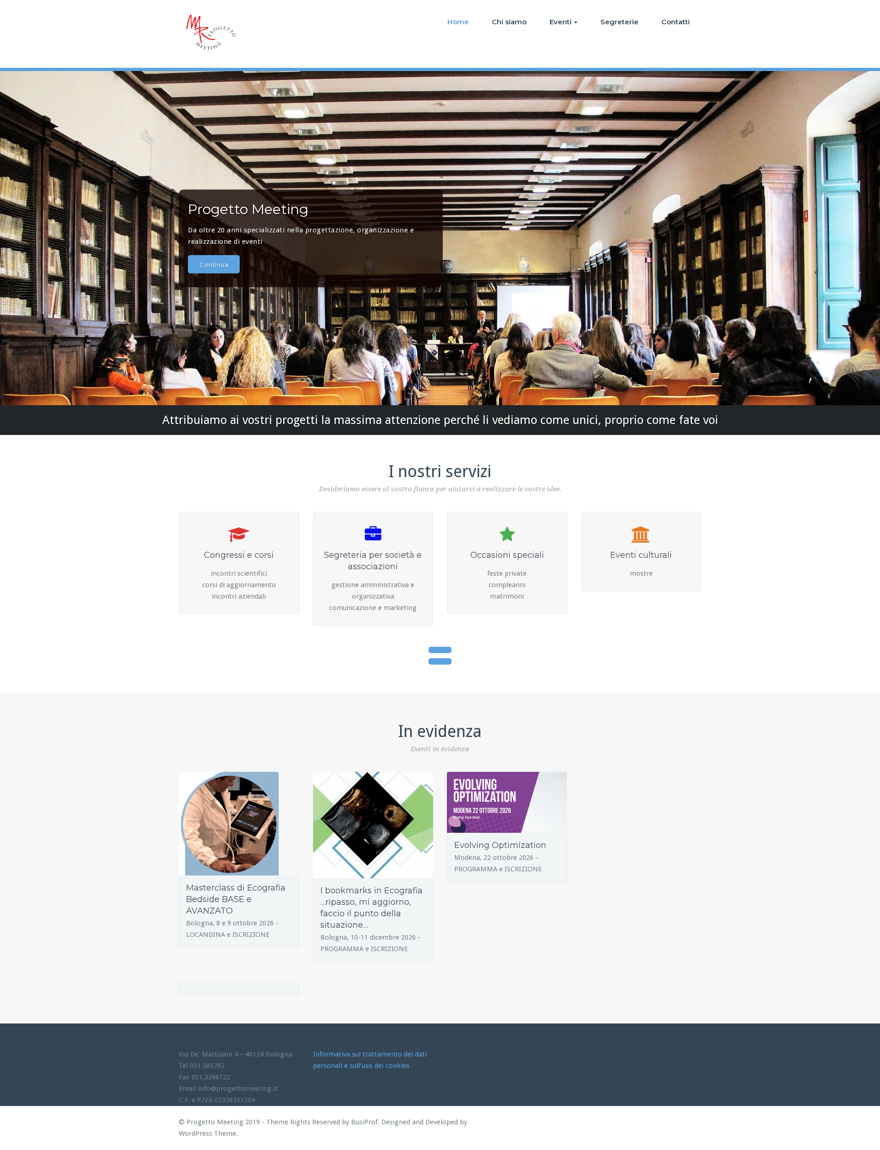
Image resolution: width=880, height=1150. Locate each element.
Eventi (561, 21)
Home (458, 21)
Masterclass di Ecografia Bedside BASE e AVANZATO (236, 899)
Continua (213, 264)
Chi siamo (509, 21)
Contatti (675, 21)
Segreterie (619, 21)
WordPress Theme (207, 1133)
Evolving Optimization (500, 845)
